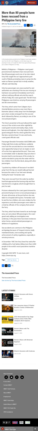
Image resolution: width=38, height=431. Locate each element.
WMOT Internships (9, 400)
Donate (32, 2)
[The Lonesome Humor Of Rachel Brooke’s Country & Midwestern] (7, 308)
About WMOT (7, 392)
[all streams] (35, 429)
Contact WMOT (8, 385)
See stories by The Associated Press (14, 280)
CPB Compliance (8, 412)
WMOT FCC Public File (10, 408)
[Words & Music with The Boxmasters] (7, 331)
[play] (3, 429)
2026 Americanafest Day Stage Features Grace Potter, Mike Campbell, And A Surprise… (23, 319)
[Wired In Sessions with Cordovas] (7, 354)
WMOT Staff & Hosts (9, 389)
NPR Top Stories (12, 260)
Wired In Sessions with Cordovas (24, 351)
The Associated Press (13, 24)
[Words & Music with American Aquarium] (7, 343)
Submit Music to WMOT (10, 404)
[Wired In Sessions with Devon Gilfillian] (7, 297)
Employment (7, 396)
